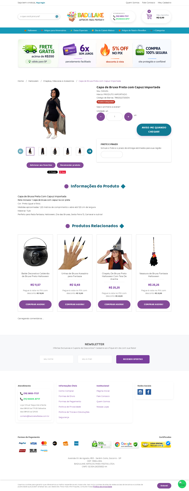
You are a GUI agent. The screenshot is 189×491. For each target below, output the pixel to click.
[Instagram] (140, 392)
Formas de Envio (67, 396)
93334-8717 (122, 19)
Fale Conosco (148, 3)
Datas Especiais (81, 30)
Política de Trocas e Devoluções (74, 412)
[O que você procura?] (57, 16)
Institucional (103, 386)
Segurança (64, 417)
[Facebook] (148, 392)
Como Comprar (66, 391)
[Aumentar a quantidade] (128, 117)
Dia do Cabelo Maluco (104, 30)
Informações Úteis (68, 386)
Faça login (40, 2)
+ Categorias (159, 30)
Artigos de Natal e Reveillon (134, 30)
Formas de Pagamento (70, 402)
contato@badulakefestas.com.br (34, 416)
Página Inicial (103, 391)
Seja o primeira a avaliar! (108, 107)
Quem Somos (132, 3)
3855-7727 (122, 16)
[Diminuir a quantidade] (101, 117)
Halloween (32, 30)
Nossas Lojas (103, 407)
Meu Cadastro (164, 3)
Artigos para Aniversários (55, 30)
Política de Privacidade (70, 407)
